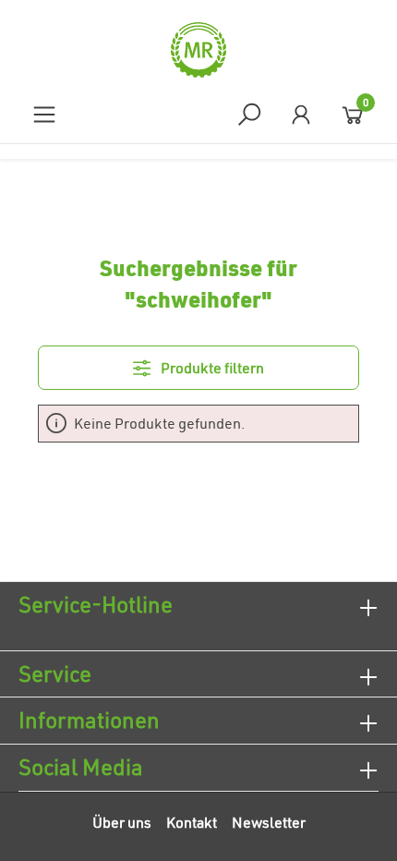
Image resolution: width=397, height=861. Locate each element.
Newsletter (269, 822)
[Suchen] (249, 114)
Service (54, 673)
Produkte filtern (211, 367)
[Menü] (44, 114)
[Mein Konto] (301, 114)
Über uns (121, 822)
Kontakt (191, 822)
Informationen (89, 720)
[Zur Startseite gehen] (198, 50)
